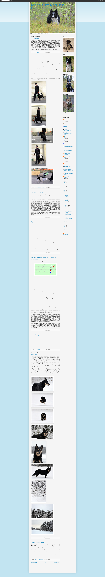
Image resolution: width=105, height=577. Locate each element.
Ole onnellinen (66, 154)
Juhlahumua (65, 160)
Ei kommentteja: (41, 52)
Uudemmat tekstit (34, 562)
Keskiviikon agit (35, 335)
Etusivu (45, 562)
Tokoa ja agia (34, 354)
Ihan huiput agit (35, 38)
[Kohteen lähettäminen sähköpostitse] (45, 52)
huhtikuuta (66, 204)
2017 (65, 187)
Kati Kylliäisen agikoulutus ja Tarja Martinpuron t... (69, 214)
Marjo (65, 233)
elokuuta (66, 199)
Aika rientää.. (65, 140)
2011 (65, 222)
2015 (65, 190)
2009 (65, 225)
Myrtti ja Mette (66, 136)
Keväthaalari (65, 177)
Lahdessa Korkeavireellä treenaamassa (41, 57)
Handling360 (65, 174)
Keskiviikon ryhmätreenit (37, 192)
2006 (65, 229)
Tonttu (38, 33)
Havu (46, 33)
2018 (65, 186)
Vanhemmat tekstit (56, 562)
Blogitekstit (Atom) (35, 564)
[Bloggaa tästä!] (46, 52)
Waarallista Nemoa (67, 153)
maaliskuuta (66, 205)
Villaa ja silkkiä (66, 176)
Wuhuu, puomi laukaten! (37, 542)
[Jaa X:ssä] (47, 52)
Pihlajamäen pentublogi (67, 169)
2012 (65, 221)
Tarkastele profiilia (65, 234)
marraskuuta (67, 195)
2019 (65, 185)
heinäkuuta (66, 200)
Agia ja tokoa (34, 222)
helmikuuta (66, 206)
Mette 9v (65, 137)
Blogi (31, 33)
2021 (65, 182)
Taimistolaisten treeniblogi (68, 150)
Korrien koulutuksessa (67, 167)
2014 (65, 191)
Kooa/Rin (65, 129)
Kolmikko (65, 157)
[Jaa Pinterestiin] (49, 52)
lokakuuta (66, 196)
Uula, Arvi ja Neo (66, 143)
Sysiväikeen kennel (67, 132)
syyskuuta (66, 197)
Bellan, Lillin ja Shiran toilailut (68, 173)
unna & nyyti (66, 126)
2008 (65, 226)
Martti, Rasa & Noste (67, 166)
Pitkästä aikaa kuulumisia (67, 130)
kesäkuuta (66, 201)
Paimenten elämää (67, 156)
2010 (65, 224)
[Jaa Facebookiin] (48, 52)
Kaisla (42, 33)
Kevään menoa (66, 151)
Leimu (35, 33)
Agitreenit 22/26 (66, 120)
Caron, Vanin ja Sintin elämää (68, 163)
